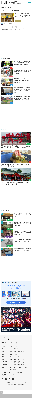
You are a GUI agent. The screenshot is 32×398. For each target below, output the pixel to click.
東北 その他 (17, 349)
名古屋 (12, 354)
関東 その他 (21, 351)
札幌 (11, 346)
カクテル (9, 26)
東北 (3, 349)
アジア (25, 367)
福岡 (11, 364)
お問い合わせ (10, 372)
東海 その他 (18, 354)
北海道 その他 (17, 346)
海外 (3, 367)
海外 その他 (13, 369)
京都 (11, 359)
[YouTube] (13, 379)
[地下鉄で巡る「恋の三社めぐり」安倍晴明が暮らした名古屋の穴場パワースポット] (16, 73)
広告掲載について (6, 375)
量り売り (21, 29)
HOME (2, 7)
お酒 (3, 26)
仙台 (11, 349)
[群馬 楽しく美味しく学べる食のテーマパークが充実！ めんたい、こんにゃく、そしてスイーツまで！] (16, 140)
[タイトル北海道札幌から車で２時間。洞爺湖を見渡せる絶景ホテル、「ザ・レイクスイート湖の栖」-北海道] (16, 91)
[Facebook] (6, 379)
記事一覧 (9, 7)
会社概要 (4, 372)
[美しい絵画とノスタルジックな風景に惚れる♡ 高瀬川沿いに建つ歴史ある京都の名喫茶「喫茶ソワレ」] (16, 65)
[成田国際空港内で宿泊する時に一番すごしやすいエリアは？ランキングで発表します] (16, 226)
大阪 (15, 359)
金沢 (11, 356)
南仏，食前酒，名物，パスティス (9, 29)
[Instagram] (9, 379)
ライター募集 (19, 372)
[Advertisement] (16, 45)
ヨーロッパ (19, 367)
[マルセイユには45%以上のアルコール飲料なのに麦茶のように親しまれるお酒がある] (16, 21)
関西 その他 (21, 359)
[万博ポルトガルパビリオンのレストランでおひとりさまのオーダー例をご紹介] (16, 158)
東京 (11, 351)
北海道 (3, 346)
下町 (15, 26)
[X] (2, 379)
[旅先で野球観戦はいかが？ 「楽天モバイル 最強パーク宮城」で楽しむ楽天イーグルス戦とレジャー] (16, 100)
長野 (15, 351)
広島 (11, 362)
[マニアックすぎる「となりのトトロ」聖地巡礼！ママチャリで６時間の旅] (16, 217)
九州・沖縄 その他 (19, 364)
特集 (17, 343)
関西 (3, 359)
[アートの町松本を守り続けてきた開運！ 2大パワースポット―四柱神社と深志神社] (16, 176)
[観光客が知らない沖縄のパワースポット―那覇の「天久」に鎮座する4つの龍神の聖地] (16, 234)
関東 (3, 351)
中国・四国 (4, 362)
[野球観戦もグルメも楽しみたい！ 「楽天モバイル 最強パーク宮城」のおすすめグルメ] (16, 82)
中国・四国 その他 (19, 362)
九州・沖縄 (4, 364)
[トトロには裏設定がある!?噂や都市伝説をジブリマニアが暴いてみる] (16, 243)
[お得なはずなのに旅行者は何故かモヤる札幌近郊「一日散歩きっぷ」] (16, 252)
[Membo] (16, 308)
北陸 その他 (17, 356)
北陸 (3, 356)
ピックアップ (11, 343)
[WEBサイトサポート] (16, 281)
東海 (3, 354)
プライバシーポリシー (17, 375)
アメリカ (12, 367)
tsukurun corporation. (20, 384)
